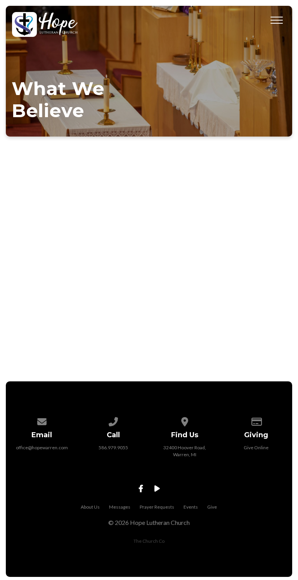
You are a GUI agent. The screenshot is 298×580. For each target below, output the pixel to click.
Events (191, 507)
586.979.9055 (113, 447)
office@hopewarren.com (42, 447)
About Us (90, 507)
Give (212, 507)
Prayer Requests (157, 507)
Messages (119, 507)
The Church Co (149, 541)
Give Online (256, 447)
